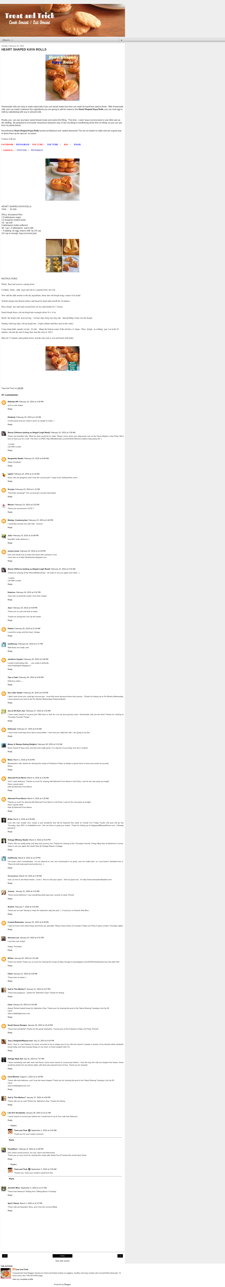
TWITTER (22, 150)
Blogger (67, 1284)
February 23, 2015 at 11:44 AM (26, 474)
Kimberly (11, 417)
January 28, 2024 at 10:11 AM (38, 1113)
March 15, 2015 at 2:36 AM (30, 876)
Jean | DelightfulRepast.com (20, 1041)
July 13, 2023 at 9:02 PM (44, 1041)
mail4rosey (12, 644)
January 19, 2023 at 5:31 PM (32, 938)
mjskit (10, 474)
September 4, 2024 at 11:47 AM (34, 1188)
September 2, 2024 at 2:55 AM (44, 1169)
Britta (10, 819)
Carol (10, 1005)
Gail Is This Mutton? (17, 989)
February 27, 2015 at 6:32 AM (29, 729)
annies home (13, 551)
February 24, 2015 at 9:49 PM (25, 608)
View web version (62, 1261)
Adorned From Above (17, 778)
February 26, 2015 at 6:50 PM (31, 677)
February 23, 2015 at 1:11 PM (27, 489)
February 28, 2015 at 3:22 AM (50, 744)
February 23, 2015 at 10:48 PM (26, 535)
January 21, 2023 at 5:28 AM (25, 974)
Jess (10, 608)
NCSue (11, 958)
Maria (10, 760)
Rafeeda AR (13, 402)
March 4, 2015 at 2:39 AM (38, 778)
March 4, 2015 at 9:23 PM (40, 840)
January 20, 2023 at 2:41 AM (26, 958)
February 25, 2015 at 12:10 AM (27, 628)
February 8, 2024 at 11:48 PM (31, 1149)
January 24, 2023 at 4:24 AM (25, 1005)
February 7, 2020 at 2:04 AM (27, 907)
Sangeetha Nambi (15, 458)
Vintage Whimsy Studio (18, 840)
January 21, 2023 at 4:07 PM (38, 989)
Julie (10, 535)
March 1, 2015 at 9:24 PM (24, 760)
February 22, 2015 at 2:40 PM (31, 402)
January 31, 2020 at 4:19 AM (27, 891)
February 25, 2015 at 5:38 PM (36, 659)
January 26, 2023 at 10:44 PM (40, 1025)
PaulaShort (13, 1149)
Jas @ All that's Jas (16, 711)
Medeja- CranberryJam (18, 520)
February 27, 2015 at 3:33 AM (38, 711)
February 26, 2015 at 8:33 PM (35, 693)
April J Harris (13, 1203)
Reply (10, 409)
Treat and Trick (20, 1130)
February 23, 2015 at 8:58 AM (36, 458)
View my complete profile (22, 1279)
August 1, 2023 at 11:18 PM (31, 1077)
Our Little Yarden (15, 693)
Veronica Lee (13, 938)
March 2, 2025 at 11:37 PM (31, 1203)
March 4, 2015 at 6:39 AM (24, 819)
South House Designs (17, 1025)
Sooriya (11, 489)
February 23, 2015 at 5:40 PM (40, 520)
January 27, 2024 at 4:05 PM (38, 1097)
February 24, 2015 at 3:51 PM (28, 592)
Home (62, 1256)
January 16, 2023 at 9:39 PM (37, 922)
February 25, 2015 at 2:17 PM (30, 644)
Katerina (11, 592)
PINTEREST (37, 150)
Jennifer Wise (14, 1188)
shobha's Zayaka (15, 659)
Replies (14, 1125)
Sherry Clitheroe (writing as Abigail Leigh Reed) (29, 432)
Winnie (11, 505)
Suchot (11, 907)
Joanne (11, 891)
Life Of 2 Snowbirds (16, 1113)
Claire (10, 974)
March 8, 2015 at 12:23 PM (29, 858)
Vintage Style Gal (15, 1059)
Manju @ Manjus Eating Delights (22, 744)
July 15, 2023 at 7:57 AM (34, 1059)
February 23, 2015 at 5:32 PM (27, 505)
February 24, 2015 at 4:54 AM (63, 569)
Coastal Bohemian (16, 922)
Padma (11, 628)
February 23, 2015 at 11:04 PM (33, 551)
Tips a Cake (13, 677)
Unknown (12, 729)
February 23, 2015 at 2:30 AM (63, 432)
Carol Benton (13, 1077)
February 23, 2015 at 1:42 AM (28, 417)
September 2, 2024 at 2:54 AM (44, 1130)
